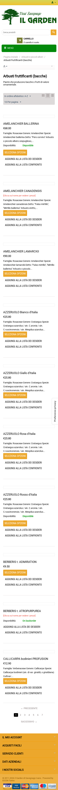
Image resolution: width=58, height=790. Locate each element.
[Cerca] (53, 32)
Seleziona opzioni (15, 152)
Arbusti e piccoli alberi (32, 57)
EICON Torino (8, 780)
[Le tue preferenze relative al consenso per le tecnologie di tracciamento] (55, 411)
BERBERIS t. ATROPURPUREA (22, 611)
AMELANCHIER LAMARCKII (21, 251)
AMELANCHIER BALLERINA (21, 123)
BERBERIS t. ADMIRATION (20, 562)
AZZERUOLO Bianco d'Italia (20, 312)
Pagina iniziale (11, 57)
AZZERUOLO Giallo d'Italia (19, 373)
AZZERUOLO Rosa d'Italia (19, 433)
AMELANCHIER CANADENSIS (22, 191)
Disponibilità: (9, 145)
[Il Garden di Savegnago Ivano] (29, 16)
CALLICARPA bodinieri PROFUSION (25, 658)
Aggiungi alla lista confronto (23, 164)
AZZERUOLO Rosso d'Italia (20, 494)
